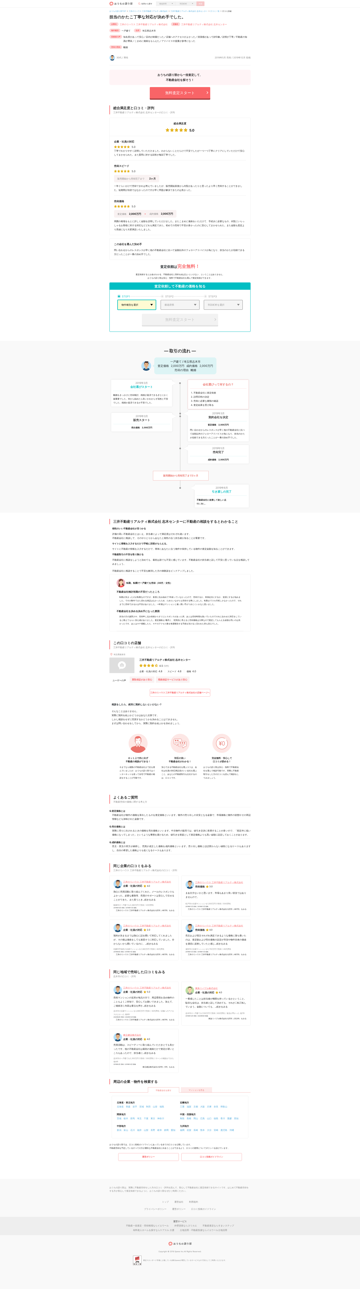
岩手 (135, 1106)
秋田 (148, 1106)
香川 (222, 1118)
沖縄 (232, 1130)
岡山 (196, 1118)
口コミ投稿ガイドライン (211, 1156)
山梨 (146, 1130)
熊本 (202, 1130)
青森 (128, 1106)
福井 (139, 1130)
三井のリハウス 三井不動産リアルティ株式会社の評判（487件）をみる (145, 910)
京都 (196, 1106)
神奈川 (160, 1118)
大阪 (202, 1106)
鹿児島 (223, 1130)
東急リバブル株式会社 (206, 988)
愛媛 (229, 1118)
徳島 (216, 1118)
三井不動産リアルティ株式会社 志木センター (189, 11)
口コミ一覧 (215, 11)
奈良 (216, 1106)
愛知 (173, 1130)
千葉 (146, 1118)
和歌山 (223, 1106)
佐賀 (189, 1130)
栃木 (126, 1118)
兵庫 (209, 1106)
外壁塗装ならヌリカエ (185, 1225)
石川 (132, 1130)
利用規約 (193, 1201)
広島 (202, 1118)
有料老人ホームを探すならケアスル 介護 (153, 1230)
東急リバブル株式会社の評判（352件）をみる (227, 1018)
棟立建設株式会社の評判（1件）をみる (159, 1067)
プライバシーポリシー (155, 1209)
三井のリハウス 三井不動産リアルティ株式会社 (148, 11)
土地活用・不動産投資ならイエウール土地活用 (203, 1230)
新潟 (119, 1130)
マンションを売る (196, 1090)
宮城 (141, 1106)
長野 (153, 1130)
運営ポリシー (148, 1156)
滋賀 (189, 1106)
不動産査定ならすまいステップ (218, 1225)
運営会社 (178, 1201)
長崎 (196, 1130)
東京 (153, 1118)
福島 (162, 1106)
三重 (182, 1106)
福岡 (182, 1130)
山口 (209, 1118)
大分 (209, 1130)
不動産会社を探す (163, 1090)
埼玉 (139, 1118)
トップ (165, 1201)
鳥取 (182, 1118)
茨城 (119, 1118)
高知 (236, 1118)
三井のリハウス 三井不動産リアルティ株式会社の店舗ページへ (180, 692)
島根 (189, 1118)
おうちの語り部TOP (117, 11)
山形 (155, 1106)
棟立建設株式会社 (132, 1035)
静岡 (166, 1130)
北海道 (120, 1106)
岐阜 (159, 1130)
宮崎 (216, 1130)
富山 (126, 1130)
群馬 (132, 1118)
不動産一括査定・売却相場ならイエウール (147, 1225)
